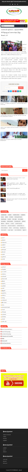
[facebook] (10, 4)
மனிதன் (4, 436)
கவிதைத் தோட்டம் (20, 225)
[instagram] (17, 4)
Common (23, 214)
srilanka (3, 221)
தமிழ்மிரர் (5, 447)
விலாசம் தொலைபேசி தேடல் (7, 329)
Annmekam (3, 214)
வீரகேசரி (4, 451)
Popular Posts (18, 217)
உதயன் (4, 449)
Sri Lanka (20, 219)
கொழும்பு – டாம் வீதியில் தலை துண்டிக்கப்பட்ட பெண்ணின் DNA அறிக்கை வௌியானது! (14, 104)
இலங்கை (4, 38)
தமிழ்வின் (5, 440)
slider (9, 219)
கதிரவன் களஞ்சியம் (12, 225)
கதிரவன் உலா (3, 225)
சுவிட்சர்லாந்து (16, 227)
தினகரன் (5, 461)
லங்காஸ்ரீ (5, 438)
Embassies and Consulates (7, 336)
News (6, 217)
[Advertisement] (14, 155)
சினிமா (10, 227)
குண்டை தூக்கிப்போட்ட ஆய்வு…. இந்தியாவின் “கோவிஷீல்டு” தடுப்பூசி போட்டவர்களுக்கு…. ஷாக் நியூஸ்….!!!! (17, 184)
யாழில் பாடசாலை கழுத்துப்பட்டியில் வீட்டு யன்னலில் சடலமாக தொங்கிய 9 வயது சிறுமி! (13, 128)
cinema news (16, 214)
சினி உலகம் (5, 463)
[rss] (15, 4)
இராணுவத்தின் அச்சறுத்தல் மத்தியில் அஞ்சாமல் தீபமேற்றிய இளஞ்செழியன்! (11, 140)
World (23, 221)
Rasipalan (3, 219)
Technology (17, 221)
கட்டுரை (12, 223)
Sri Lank (15, 219)
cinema (9, 214)
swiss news (10, 221)
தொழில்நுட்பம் (22, 227)
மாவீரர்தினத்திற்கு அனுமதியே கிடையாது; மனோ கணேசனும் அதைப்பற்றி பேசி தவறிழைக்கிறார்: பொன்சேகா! (13, 116)
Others (11, 217)
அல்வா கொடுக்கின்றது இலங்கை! (13, 188)
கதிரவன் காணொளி (7, 434)
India (2, 217)
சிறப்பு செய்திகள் (4, 227)
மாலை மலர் (5, 459)
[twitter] (13, 4)
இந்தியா (2, 223)
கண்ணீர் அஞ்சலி (18, 223)
